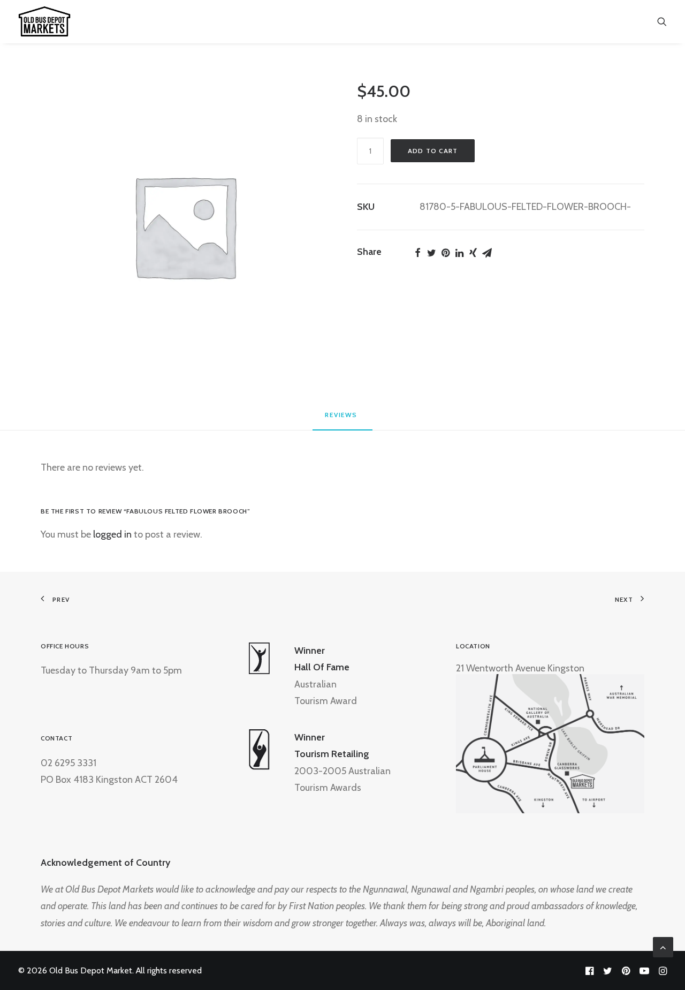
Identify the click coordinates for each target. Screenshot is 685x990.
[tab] (342, 419)
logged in (112, 534)
